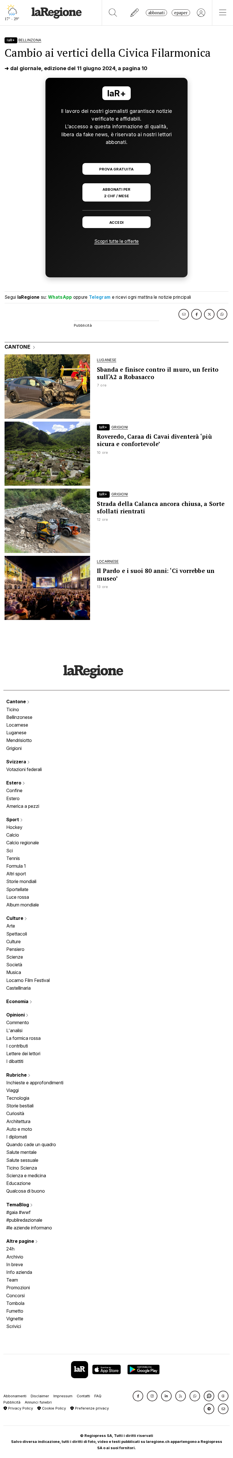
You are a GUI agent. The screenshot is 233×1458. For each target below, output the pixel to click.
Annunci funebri (38, 1402)
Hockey (14, 827)
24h (10, 1249)
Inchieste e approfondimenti (34, 1082)
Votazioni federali (24, 769)
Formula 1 (16, 866)
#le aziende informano (29, 1228)
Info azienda (19, 1272)
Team (12, 1280)
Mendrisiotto (19, 740)
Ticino (12, 709)
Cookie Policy (53, 1408)
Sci (9, 850)
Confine (14, 790)
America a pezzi (22, 806)
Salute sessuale (22, 1160)
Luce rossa (17, 897)
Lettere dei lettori (23, 1053)
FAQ (97, 1396)
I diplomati (16, 1137)
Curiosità (15, 1113)
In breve (14, 1264)
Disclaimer (40, 1396)
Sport (13, 819)
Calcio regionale (22, 842)
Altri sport (16, 874)
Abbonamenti (14, 1396)
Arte (10, 926)
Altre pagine (20, 1241)
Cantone (16, 701)
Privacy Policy (20, 1408)
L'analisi (14, 1030)
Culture (15, 918)
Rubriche (17, 1075)
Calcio (12, 835)
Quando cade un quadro (31, 1144)
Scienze (14, 957)
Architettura (18, 1121)
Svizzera (16, 761)
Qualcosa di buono (25, 1191)
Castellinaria (18, 988)
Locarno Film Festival (28, 980)
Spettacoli (16, 934)
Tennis (13, 858)
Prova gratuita (116, 169)
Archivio (14, 1257)
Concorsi (15, 1295)
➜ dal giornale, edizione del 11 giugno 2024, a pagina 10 (76, 68)
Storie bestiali (20, 1106)
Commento (17, 1022)
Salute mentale (21, 1152)
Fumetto (14, 1311)
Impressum (62, 1396)
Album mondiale (22, 905)
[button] (138, 1396)
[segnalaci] (135, 12)
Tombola (15, 1303)
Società (14, 964)
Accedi (116, 222)
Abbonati (156, 12)
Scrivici (13, 1326)
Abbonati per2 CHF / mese (116, 192)
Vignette (14, 1318)
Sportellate (17, 889)
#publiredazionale (24, 1220)
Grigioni (14, 748)
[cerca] (113, 12)
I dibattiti (14, 1061)
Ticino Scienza (21, 1168)
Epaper (181, 12)
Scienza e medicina (26, 1175)
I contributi (17, 1046)
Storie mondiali (21, 881)
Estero (14, 783)
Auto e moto (19, 1129)
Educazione (18, 1183)
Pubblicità (11, 1402)
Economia (18, 1001)
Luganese (16, 732)
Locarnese (17, 725)
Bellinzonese (19, 717)
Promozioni (18, 1287)
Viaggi (12, 1090)
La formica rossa (23, 1038)
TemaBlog (18, 1204)
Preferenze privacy (91, 1408)
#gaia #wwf (18, 1212)
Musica (13, 972)
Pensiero (15, 949)
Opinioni (16, 1015)
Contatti (83, 1396)
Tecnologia (17, 1098)
